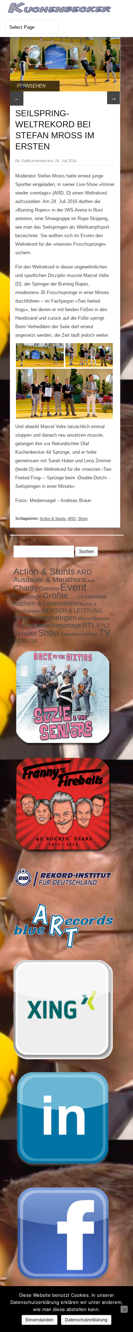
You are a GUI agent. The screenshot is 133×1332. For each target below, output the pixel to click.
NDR (17, 626)
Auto (91, 581)
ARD (72, 518)
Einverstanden (40, 1319)
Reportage (66, 625)
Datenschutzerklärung (86, 1319)
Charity (25, 588)
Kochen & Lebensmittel (46, 603)
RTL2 (102, 626)
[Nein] (124, 1309)
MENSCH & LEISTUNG (72, 610)
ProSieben (36, 625)
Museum (101, 618)
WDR (20, 640)
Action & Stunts (53, 518)
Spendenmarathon (79, 634)
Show (83, 518)
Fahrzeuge (27, 596)
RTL (88, 625)
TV (104, 632)
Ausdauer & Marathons (49, 580)
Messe (85, 618)
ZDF (33, 641)
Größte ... (60, 595)
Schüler (25, 633)
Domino (49, 588)
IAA (81, 597)
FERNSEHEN (31, 86)
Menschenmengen (45, 617)
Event (73, 587)
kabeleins (96, 597)
